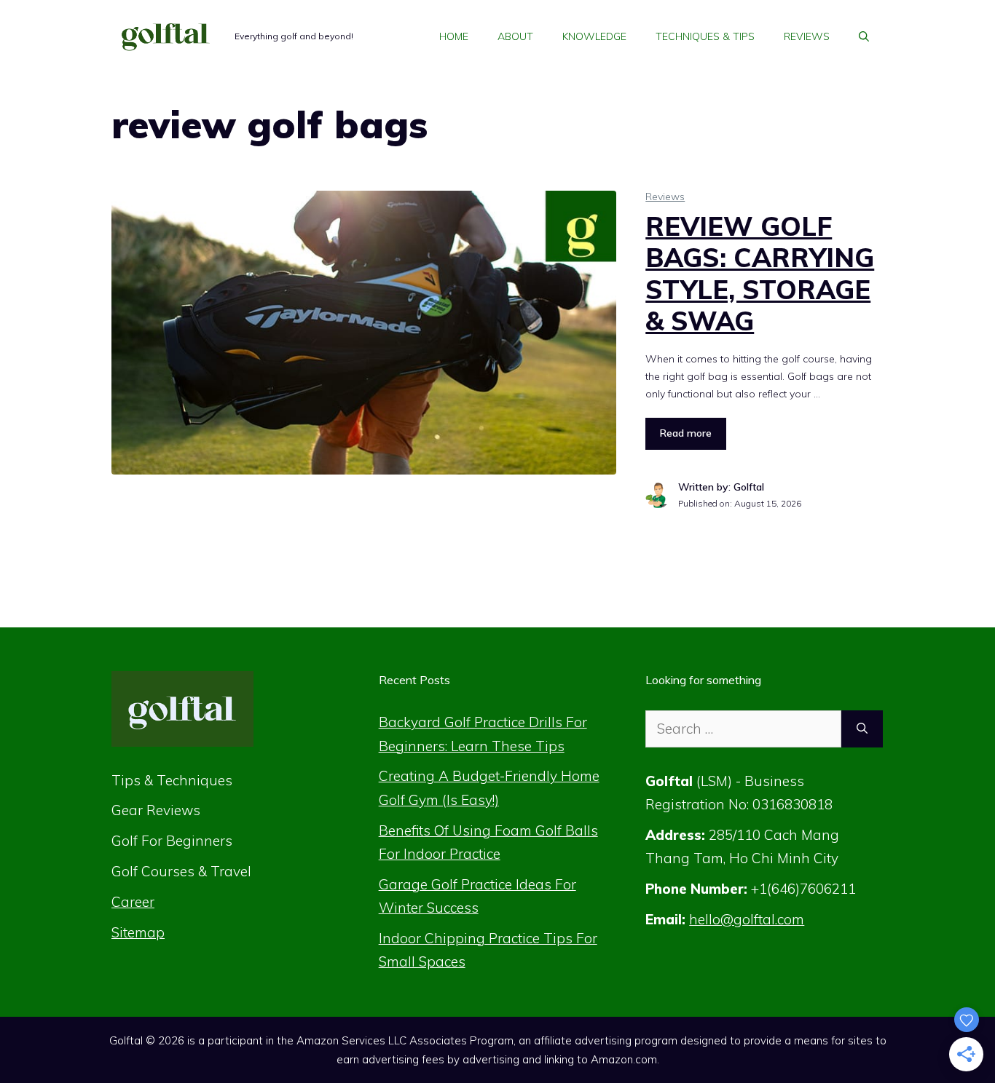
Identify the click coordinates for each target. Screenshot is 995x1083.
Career (132, 902)
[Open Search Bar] (864, 36)
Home (453, 36)
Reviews (807, 36)
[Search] (862, 728)
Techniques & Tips (705, 36)
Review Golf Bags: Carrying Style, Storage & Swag (759, 273)
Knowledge (594, 36)
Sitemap (138, 932)
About (515, 36)
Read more (686, 433)
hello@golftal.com (746, 919)
